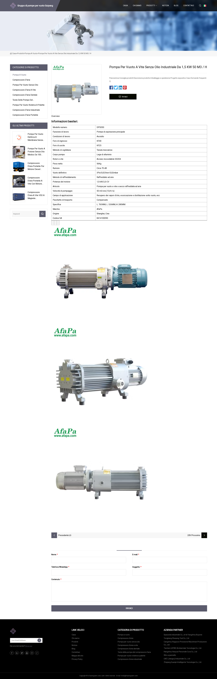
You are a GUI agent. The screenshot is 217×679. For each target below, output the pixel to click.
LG (70, 535)
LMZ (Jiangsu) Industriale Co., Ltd (177, 659)
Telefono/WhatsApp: (60, 567)
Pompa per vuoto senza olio (25, 85)
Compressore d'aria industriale (26, 110)
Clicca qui (28, 646)
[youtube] (27, 653)
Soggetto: (136, 567)
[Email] (39, 640)
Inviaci (124, 96)
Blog (176, 6)
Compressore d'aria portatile (25, 115)
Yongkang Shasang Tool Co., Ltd (176, 638)
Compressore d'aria (21, 80)
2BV (189, 535)
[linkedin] (17, 653)
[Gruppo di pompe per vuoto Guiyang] (22, 631)
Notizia (165, 6)
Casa (125, 6)
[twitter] (22, 653)
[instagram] (32, 653)
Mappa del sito (77, 656)
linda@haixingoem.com (129, 676)
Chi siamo (137, 6)
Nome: (54, 555)
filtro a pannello (170, 655)
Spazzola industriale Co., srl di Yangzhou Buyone (183, 635)
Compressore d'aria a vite (24, 90)
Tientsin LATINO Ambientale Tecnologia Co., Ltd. (183, 648)
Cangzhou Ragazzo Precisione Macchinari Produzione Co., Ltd (185, 643)
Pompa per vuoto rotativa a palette (28, 105)
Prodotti (150, 6)
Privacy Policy (77, 659)
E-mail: (135, 555)
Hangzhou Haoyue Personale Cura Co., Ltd (180, 652)
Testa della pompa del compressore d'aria (23, 100)
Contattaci (188, 6)
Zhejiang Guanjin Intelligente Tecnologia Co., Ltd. (183, 662)
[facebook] (12, 653)
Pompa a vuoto (31, 53)
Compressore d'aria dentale (25, 95)
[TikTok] (37, 653)
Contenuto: (56, 579)
